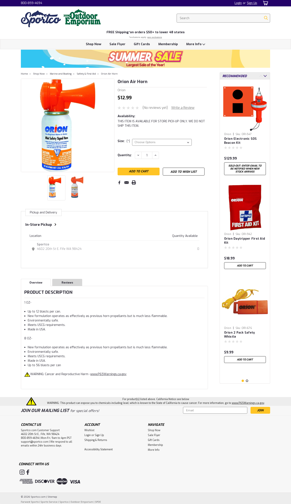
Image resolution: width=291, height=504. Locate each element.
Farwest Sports (30, 502)
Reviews (67, 282)
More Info (194, 44)
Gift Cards (142, 44)
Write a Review (182, 107)
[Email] (126, 182)
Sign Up (252, 3)
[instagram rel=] (22, 472)
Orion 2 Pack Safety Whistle (239, 335)
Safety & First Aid (86, 73)
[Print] (134, 182)
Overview (35, 282)
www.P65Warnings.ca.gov (108, 374)
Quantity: (125, 155)
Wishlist (89, 430)
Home (24, 73)
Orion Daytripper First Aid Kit (244, 241)
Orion (227, 134)
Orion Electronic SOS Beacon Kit (240, 141)
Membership (168, 44)
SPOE (98, 502)
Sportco (43, 244)
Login (238, 3)
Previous (24, 125)
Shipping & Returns (95, 440)
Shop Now (93, 44)
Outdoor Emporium (82, 502)
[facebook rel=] (27, 472)
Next (110, 125)
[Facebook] (119, 182)
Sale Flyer (117, 44)
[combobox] (223, 18)
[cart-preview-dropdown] (264, 3)
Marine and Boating (61, 73)
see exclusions (154, 37)
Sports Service (49, 502)
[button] (145, 59)
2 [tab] (247, 381)
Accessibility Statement (98, 449)
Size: (124, 141)
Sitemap (52, 496)
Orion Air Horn (109, 73)
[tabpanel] (245, 130)
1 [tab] (243, 381)
